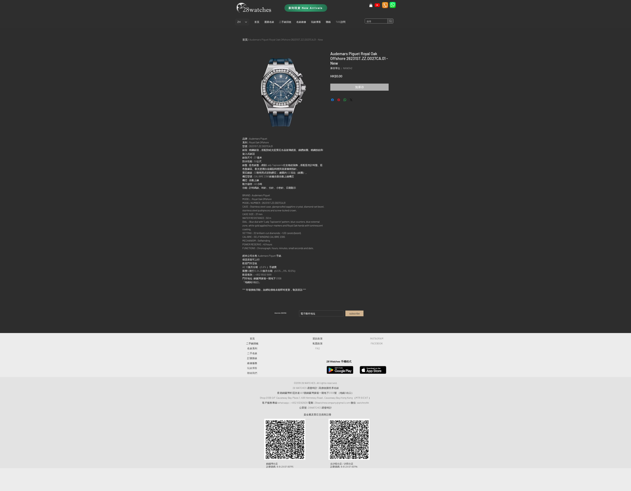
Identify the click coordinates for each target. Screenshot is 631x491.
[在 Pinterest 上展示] (339, 100)
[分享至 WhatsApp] (345, 100)
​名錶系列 (252, 348)
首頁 (245, 39)
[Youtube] (377, 5)
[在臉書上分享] (332, 100)
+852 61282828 (299, 402)
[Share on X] (351, 100)
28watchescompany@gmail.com (332, 402)
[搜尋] (390, 21)
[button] (269, 22)
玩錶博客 (252, 368)
